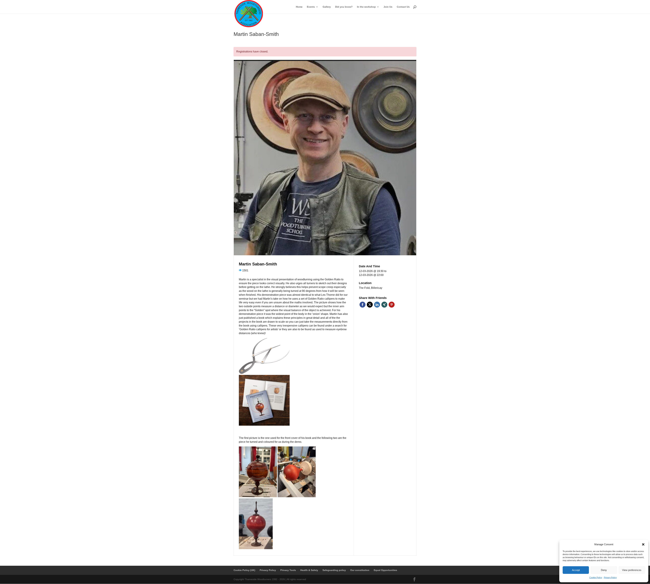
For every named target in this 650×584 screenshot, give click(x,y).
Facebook (362, 305)
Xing (384, 305)
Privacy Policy (610, 577)
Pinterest (392, 305)
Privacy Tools (288, 570)
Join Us (388, 7)
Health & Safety (309, 570)
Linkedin (377, 305)
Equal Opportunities (385, 570)
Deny (604, 570)
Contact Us (403, 7)
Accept (576, 570)
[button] (643, 544)
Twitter (370, 305)
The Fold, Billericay (370, 287)
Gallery (327, 7)
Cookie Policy (595, 577)
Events (311, 7)
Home (299, 7)
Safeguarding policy (334, 570)
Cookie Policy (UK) (244, 570)
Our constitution (359, 570)
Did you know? (344, 7)
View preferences (631, 570)
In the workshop (366, 7)
